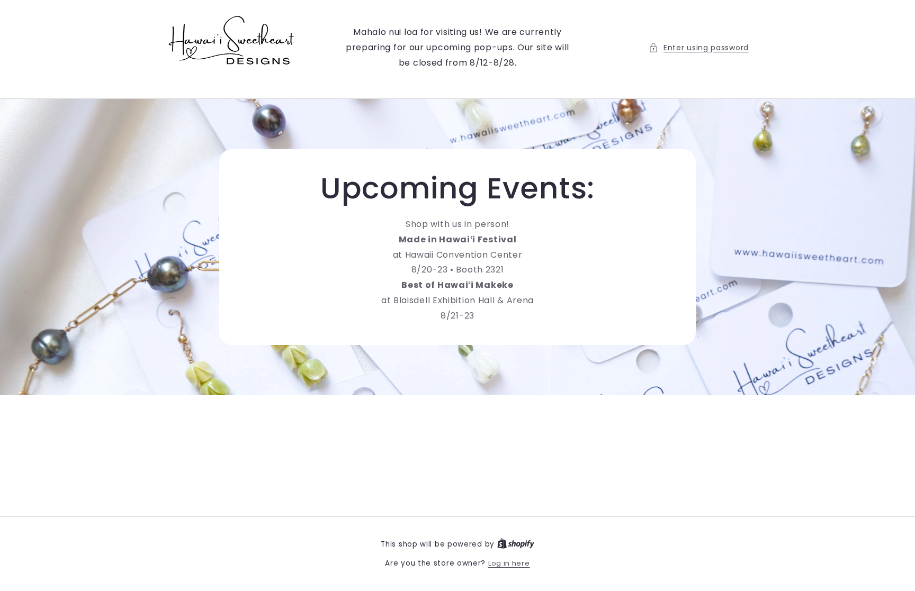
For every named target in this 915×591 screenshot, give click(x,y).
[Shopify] (515, 544)
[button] (699, 47)
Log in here (509, 563)
